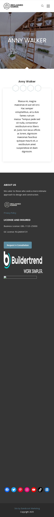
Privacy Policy (10, 212)
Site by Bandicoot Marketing (27, 508)
